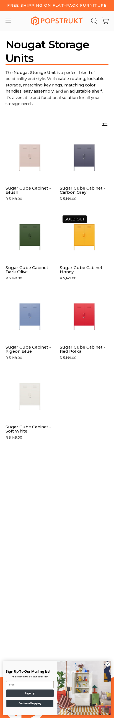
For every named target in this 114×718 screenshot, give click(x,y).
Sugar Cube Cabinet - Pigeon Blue (28, 349)
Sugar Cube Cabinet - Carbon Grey (82, 190)
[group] (57, 5)
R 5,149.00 (14, 198)
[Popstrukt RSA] (57, 21)
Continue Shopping (30, 703)
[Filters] (105, 124)
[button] (93, 21)
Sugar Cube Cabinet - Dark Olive (28, 270)
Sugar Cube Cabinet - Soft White (28, 429)
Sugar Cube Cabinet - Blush (28, 190)
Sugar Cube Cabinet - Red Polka (82, 349)
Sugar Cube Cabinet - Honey (82, 270)
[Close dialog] (107, 664)
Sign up (30, 693)
